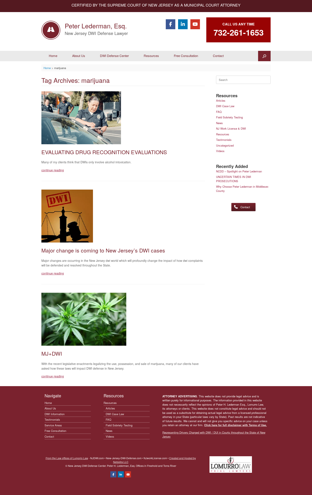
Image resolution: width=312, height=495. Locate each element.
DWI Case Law (225, 106)
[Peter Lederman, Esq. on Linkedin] (183, 24)
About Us (78, 55)
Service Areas (53, 425)
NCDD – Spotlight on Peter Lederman (239, 171)
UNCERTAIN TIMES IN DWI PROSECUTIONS (233, 179)
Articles (220, 100)
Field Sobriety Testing (229, 117)
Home (53, 55)
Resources (151, 55)
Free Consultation (186, 55)
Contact (218, 55)
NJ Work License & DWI (231, 128)
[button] (264, 56)
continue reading (52, 170)
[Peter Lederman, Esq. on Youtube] (195, 24)
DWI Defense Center (114, 55)
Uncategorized (225, 145)
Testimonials (224, 140)
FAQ (219, 112)
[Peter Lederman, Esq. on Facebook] (170, 24)
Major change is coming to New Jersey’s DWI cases (103, 250)
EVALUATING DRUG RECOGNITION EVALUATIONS (104, 152)
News (219, 123)
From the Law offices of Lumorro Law (67, 458)
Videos (220, 151)
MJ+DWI (51, 353)
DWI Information (55, 414)
